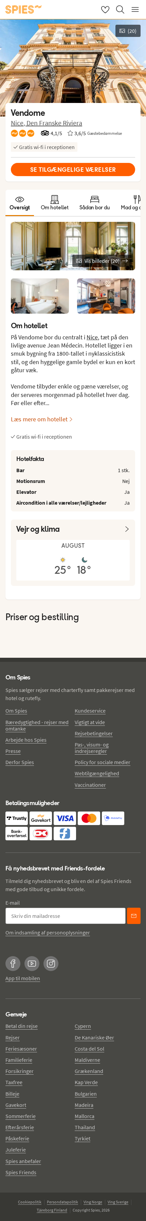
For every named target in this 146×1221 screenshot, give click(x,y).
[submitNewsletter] (134, 916)
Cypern (83, 1026)
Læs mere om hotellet (39, 419)
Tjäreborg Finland (52, 1210)
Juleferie (15, 1149)
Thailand (85, 1127)
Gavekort (15, 1104)
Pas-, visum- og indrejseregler (92, 747)
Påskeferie (17, 1138)
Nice (92, 337)
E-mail (12, 902)
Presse (13, 751)
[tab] (19, 203)
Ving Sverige (118, 1201)
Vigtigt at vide (90, 722)
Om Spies (16, 710)
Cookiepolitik (29, 1201)
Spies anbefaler (23, 1161)
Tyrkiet (82, 1138)
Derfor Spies (19, 762)
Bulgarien (86, 1093)
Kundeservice (90, 710)
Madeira (84, 1104)
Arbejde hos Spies (26, 739)
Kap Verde (86, 1082)
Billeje (12, 1093)
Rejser (12, 1037)
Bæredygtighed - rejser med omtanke (37, 725)
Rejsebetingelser (94, 733)
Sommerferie (20, 1116)
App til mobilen (22, 978)
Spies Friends (20, 1172)
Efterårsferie (19, 1127)
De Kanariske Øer (94, 1037)
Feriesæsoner (21, 1048)
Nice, (18, 123)
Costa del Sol (89, 1048)
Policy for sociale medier (102, 762)
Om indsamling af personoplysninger (47, 932)
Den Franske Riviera (54, 123)
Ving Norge (93, 1201)
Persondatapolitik (62, 1201)
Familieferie (18, 1059)
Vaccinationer (90, 784)
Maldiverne (87, 1059)
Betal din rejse (21, 1026)
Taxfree (13, 1082)
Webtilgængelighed (97, 773)
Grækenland (89, 1071)
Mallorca (84, 1116)
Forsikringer (19, 1071)
